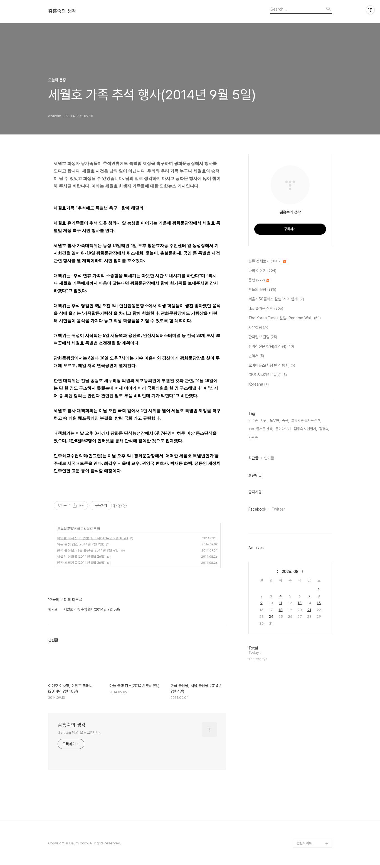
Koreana (258, 384)
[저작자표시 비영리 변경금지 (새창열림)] (119, 505)
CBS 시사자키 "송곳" (267, 375)
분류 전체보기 (265, 261)
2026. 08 (290, 571)
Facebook (257, 509)
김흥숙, (324, 429)
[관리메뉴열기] (370, 10)
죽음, (285, 420)
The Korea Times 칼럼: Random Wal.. (284, 318)
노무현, (275, 420)
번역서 (256, 356)
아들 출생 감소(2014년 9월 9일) (80, 544)
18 (281, 610)
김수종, (253, 420)
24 (271, 616)
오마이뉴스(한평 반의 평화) (271, 365)
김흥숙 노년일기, (305, 429)
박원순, (253, 437)
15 (319, 603)
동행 (256, 280)
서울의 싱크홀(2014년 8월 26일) (81, 556)
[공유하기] (74, 505)
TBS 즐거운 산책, (260, 429)
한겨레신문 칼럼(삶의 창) (271, 346)
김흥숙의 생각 (62, 11)
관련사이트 (304, 843)
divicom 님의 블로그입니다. (79, 732)
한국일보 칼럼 (262, 337)
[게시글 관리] (81, 505)
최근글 (253, 458)
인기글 (269, 458)
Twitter (278, 509)
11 (280, 603)
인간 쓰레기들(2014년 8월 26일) (81, 562)
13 (300, 603)
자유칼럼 (259, 327)
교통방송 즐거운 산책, (306, 420)
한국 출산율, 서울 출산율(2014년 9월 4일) (88, 550)
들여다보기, (283, 429)
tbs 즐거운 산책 (265, 308)
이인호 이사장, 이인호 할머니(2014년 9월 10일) (92, 538)
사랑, (264, 420)
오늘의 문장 (65, 528)
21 (309, 610)
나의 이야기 (262, 270)
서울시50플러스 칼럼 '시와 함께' (276, 299)
